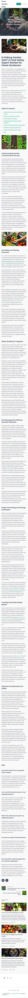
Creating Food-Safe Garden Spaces (12, 127)
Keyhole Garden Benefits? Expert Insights (12, 958)
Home (18, 990)
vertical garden (10, 468)
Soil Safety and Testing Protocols (12, 116)
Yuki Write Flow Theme (16, 993)
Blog (9, 990)
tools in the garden (21, 656)
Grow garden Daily (4, 4)
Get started (14, 990)
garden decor (5, 188)
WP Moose (6, 994)
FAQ (5, 132)
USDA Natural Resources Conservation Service (13, 261)
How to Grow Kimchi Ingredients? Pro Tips (12, 912)
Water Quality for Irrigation (10, 118)
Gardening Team (11, 27)
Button (18, 4)
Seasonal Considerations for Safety (12, 130)
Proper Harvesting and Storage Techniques (14, 125)
